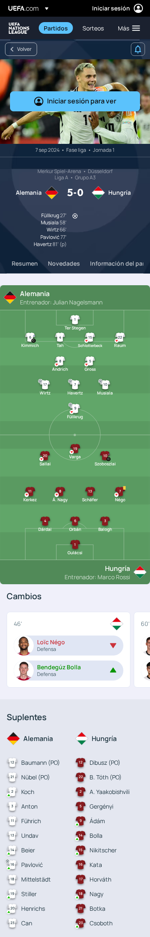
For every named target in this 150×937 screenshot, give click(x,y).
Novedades (64, 263)
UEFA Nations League (19, 28)
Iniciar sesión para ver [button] (81, 101)
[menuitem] (56, 28)
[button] (127, 28)
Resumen (25, 263)
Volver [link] (24, 49)
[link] (55, 28)
